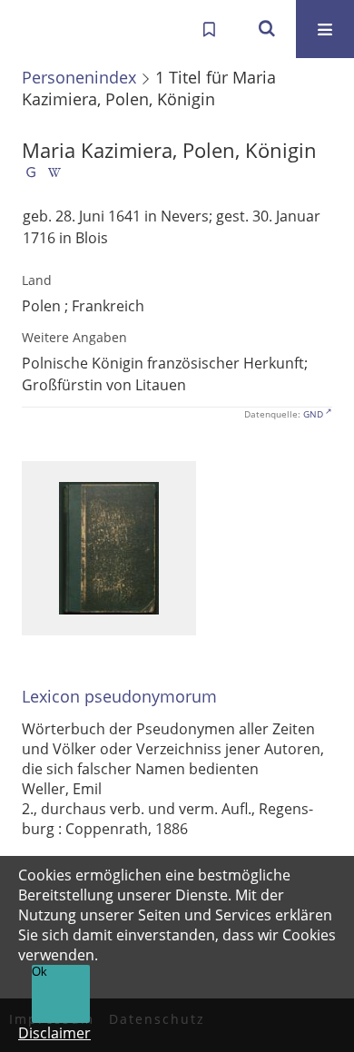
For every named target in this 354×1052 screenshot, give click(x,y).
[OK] (267, 29)
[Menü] (325, 29)
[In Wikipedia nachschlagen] (54, 176)
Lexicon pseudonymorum (119, 696)
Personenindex (79, 77)
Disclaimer (54, 1033)
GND (313, 414)
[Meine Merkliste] (209, 29)
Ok (39, 971)
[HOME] (32, 29)
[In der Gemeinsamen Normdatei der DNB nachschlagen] (31, 176)
